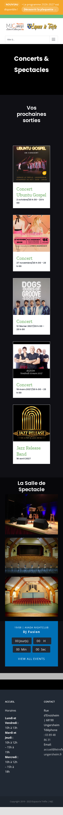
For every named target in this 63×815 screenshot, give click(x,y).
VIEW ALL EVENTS (31, 659)
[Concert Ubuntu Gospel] (31, 164)
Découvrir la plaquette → (40, 9)
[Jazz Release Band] (31, 423)
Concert (24, 258)
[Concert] (31, 233)
